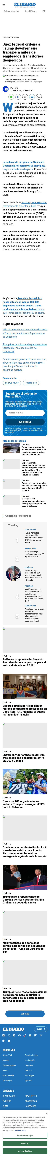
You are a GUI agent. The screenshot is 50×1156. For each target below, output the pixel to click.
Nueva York (30, 530)
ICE (44, 11)
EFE (16, 88)
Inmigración (30, 1060)
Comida (28, 1070)
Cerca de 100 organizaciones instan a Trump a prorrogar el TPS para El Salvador (34, 502)
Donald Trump (31, 11)
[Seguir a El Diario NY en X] (8, 1035)
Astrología (30, 549)
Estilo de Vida (8, 1075)
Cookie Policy (20, 1130)
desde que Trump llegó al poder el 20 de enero (23, 305)
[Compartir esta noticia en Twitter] (25, 97)
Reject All (25, 1143)
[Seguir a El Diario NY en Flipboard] (35, 1035)
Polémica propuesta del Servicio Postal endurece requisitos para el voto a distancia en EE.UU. (34, 451)
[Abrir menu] (4, 5)
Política (16, 38)
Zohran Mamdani (11, 11)
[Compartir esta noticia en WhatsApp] (11, 97)
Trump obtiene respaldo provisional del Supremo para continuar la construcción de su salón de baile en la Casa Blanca (25, 996)
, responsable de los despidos (24, 166)
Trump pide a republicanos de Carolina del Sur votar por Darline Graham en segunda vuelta (23, 899)
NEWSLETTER (31, 1096)
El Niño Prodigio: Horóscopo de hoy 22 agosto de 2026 (34, 554)
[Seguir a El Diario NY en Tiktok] (24, 1035)
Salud (5, 1070)
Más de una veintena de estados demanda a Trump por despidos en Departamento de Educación (25, 333)
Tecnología (7, 1080)
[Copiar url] (39, 97)
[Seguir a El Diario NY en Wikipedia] (40, 1035)
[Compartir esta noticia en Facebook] (18, 97)
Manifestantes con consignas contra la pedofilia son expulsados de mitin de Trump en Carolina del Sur (34, 595)
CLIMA (5, 1106)
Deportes (29, 1065)
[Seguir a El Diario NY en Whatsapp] (3, 1040)
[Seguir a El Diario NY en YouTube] (19, 1035)
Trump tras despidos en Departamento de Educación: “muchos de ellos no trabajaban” (25, 348)
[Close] (47, 1113)
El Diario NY (7, 38)
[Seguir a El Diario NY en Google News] (30, 1035)
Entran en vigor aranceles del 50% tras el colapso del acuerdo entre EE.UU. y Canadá (34, 487)
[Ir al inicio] (13, 1029)
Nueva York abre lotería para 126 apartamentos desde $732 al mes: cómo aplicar (34, 538)
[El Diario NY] (25, 5)
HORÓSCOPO (30, 1106)
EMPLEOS (7, 1101)
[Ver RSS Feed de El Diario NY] (8, 1040)
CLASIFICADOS (9, 1096)
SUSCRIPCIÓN (31, 1101)
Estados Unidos (31, 1055)
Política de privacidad (13, 430)
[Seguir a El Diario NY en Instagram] (14, 1035)
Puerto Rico (31, 383)
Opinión (28, 1080)
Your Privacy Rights (25, 1136)
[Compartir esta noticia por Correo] (32, 97)
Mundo (6, 1060)
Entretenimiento (9, 1065)
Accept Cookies (25, 1151)
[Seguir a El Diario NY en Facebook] (3, 1035)
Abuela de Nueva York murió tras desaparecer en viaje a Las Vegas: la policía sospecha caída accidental (34, 615)
